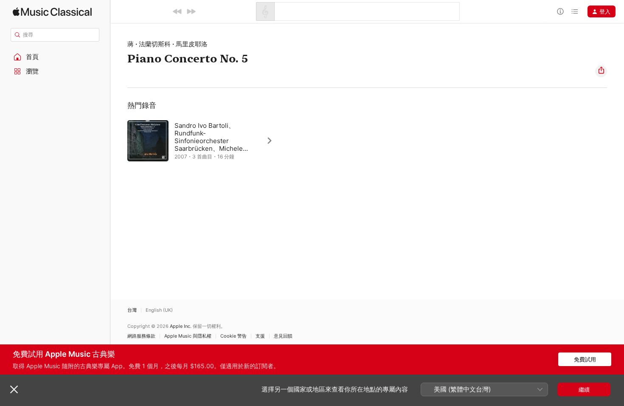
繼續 (584, 389)
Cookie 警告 (233, 336)
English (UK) (159, 310)
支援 (260, 336)
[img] (52, 11)
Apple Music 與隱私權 (187, 336)
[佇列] (575, 11)
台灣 (132, 310)
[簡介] (560, 11)
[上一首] (177, 11)
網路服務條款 (141, 336)
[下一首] (191, 11)
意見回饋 (283, 336)
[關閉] (14, 389)
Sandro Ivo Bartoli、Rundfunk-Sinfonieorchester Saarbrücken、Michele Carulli (208, 140)
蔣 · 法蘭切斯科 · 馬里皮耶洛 (167, 44)
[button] (55, 57)
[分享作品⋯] (601, 71)
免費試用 (585, 359)
